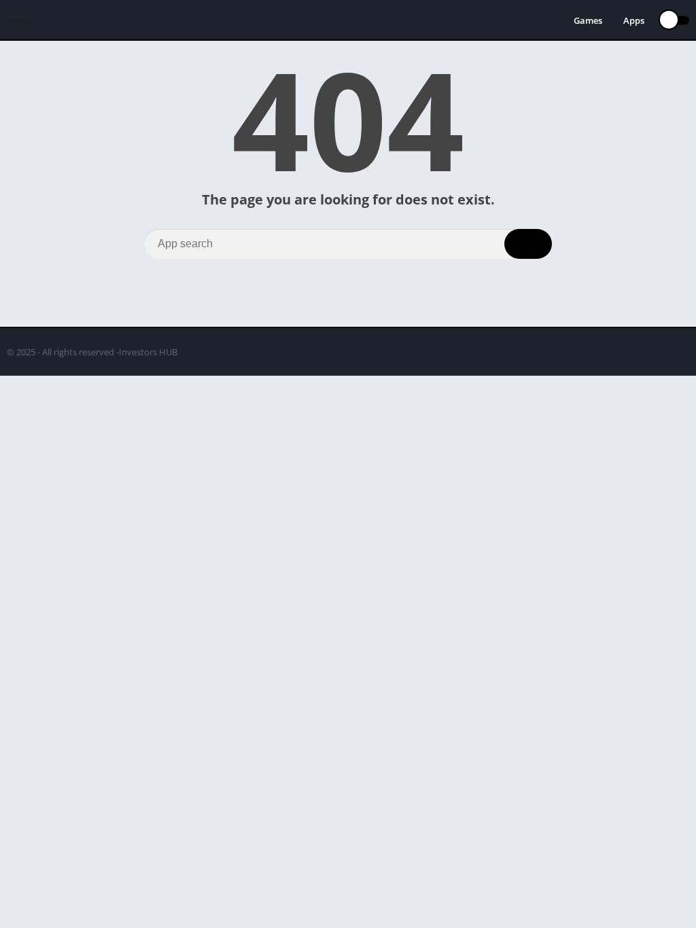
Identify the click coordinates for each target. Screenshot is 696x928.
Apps (633, 20)
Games (588, 20)
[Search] (528, 244)
